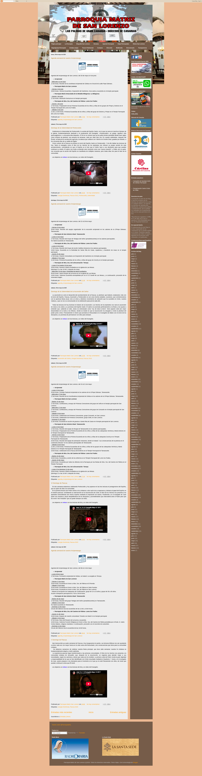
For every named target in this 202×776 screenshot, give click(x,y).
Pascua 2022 (74, 195)
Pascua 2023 (87, 358)
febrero (133, 266)
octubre (133, 275)
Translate (82, 733)
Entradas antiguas (118, 712)
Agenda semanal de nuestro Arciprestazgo (66, 58)
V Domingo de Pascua (59, 640)
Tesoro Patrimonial (87, 48)
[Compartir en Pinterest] (109, 117)
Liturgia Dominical (63, 195)
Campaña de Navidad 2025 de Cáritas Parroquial (141, 182)
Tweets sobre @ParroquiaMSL (61, 725)
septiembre (134, 278)
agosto (133, 331)
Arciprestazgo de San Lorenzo (72, 119)
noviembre (134, 273)
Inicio (91, 712)
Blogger (135, 762)
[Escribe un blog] (105, 117)
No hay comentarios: (93, 117)
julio (132, 254)
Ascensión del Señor (64, 358)
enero (133, 268)
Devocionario (130, 48)
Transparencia (142, 48)
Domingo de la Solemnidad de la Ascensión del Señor (69, 291)
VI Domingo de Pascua (59, 483)
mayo (133, 259)
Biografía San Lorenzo (83, 44)
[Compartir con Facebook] (108, 117)
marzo (133, 263)
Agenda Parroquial (108, 44)
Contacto (100, 48)
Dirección (109, 48)
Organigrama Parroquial (58, 48)
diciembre (134, 271)
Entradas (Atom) (65, 716)
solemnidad (91, 195)
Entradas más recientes (61, 712)
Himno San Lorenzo (139, 44)
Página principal (56, 44)
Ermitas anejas (74, 48)
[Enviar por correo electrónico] (103, 117)
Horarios (96, 44)
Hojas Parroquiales (123, 44)
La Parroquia (69, 44)
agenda (60, 119)
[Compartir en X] (106, 117)
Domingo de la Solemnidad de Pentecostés (66, 128)
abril (132, 261)
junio (132, 256)
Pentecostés (83, 195)
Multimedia (119, 48)
